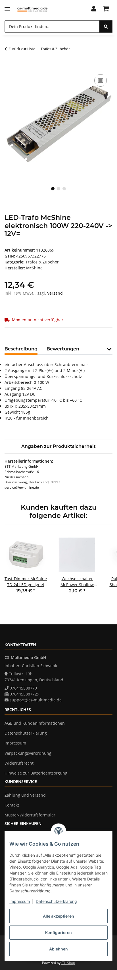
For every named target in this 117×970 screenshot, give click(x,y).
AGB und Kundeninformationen (35, 723)
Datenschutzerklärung (56, 901)
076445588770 (23, 688)
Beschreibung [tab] (21, 349)
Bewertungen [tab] (63, 349)
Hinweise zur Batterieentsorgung (36, 773)
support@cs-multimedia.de (36, 700)
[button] (93, 9)
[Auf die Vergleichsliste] (100, 80)
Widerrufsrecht (19, 763)
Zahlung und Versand (25, 795)
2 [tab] (58, 188)
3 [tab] (64, 188)
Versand (55, 293)
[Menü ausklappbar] (7, 9)
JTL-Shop (68, 962)
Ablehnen (58, 948)
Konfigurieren (58, 932)
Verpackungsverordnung (28, 753)
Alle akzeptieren (58, 916)
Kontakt (12, 805)
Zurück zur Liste (22, 48)
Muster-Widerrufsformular (30, 815)
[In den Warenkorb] (9, 66)
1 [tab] (53, 188)
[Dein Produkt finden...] (105, 26)
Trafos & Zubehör (42, 262)
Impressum (19, 901)
